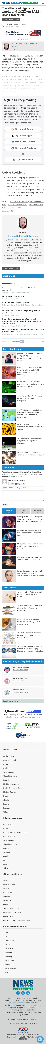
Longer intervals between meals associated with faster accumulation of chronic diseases (30, 573)
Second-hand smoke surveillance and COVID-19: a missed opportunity (22, 289)
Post (5, 504)
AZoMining (7, 957)
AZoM (5, 933)
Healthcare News (14, 207)
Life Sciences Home (11, 824)
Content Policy (9, 916)
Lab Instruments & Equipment (15, 832)
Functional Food (9, 760)
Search (6, 888)
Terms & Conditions (11, 908)
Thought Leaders (10, 776)
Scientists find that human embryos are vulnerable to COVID (30, 453)
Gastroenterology (20, 678)
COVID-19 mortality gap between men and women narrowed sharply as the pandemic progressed (30, 413)
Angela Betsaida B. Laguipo (23, 236)
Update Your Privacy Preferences (23, 1019)
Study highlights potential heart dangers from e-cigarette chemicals (29, 440)
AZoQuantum (8, 961)
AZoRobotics (8, 949)
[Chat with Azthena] (40, 1039)
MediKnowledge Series (12, 784)
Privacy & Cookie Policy (12, 912)
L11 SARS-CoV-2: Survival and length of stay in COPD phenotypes (21, 312)
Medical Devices (9, 792)
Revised (14, 49)
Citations (8, 275)
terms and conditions (16, 1003)
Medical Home (9, 756)
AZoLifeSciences (9, 969)
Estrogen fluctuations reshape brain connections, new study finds (29, 532)
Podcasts (6, 808)
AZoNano (6, 937)
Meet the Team (9, 884)
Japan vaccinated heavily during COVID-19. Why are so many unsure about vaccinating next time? (30, 357)
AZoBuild (6, 965)
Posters (6, 804)
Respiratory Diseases (21, 667)
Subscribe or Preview (20, 669)
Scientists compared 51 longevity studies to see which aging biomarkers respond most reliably (30, 648)
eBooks (6, 800)
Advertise (7, 900)
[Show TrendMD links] (43, 341)
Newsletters (8, 892)
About (5, 880)
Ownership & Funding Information (16, 920)
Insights (6, 780)
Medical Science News (19, 201)
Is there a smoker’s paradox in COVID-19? (16, 302)
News (5, 764)
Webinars (7, 852)
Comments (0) (7, 211)
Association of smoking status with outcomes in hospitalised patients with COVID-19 (23, 330)
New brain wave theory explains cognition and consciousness (30, 558)
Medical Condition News (17, 204)
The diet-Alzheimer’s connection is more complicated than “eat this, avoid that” (30, 635)
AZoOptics (7, 945)
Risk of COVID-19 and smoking (13, 296)
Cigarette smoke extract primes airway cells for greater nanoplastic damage (29, 398)
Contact (6, 904)
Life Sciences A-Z (10, 836)
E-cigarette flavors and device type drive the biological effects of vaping (30, 426)
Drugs (5, 796)
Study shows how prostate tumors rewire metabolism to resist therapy (30, 546)
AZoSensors (8, 953)
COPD (33, 88)
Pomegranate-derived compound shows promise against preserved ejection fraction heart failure (30, 519)
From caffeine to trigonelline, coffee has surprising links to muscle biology (28, 621)
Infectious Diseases (20, 690)
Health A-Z (7, 768)
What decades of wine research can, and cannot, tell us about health (29, 594)
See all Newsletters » (11, 701)
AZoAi (5, 973)
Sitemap (6, 896)
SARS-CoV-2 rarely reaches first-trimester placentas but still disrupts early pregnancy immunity (29, 371)
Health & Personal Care (12, 788)
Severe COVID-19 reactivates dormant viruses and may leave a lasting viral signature (30, 384)
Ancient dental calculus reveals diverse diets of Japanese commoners (29, 608)
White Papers (8, 772)
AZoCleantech (8, 941)
